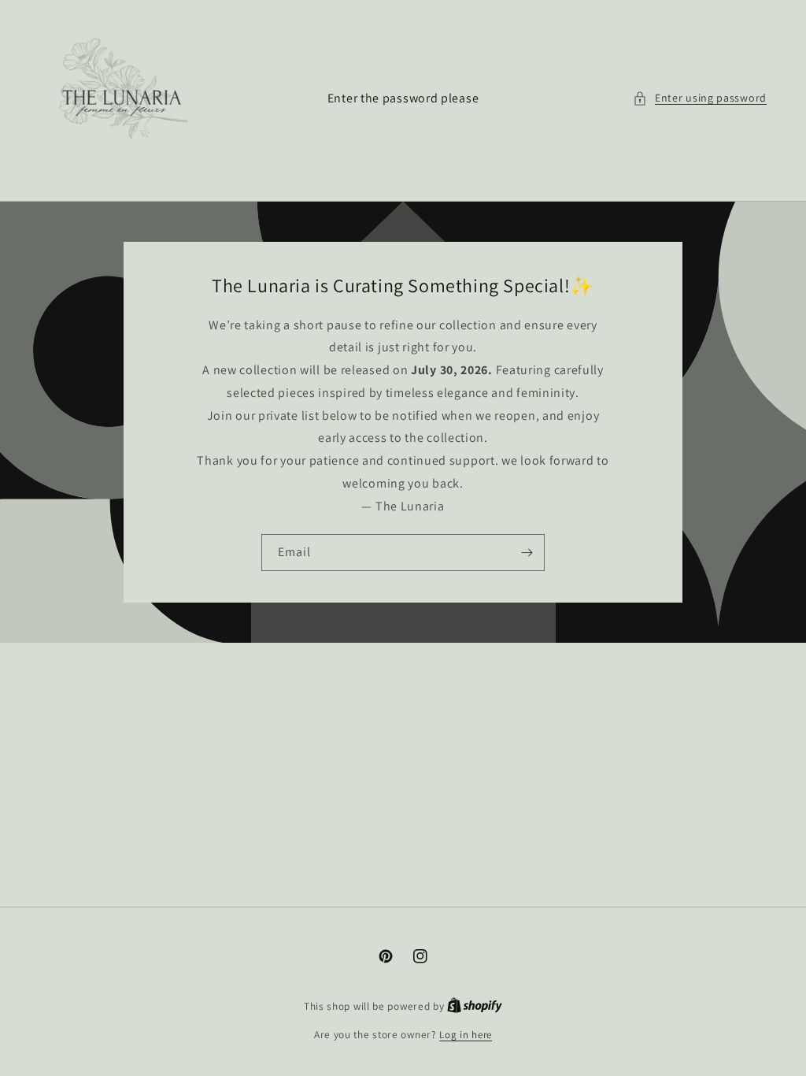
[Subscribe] (526, 552)
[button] (700, 98)
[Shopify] (474, 1006)
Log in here (465, 1034)
